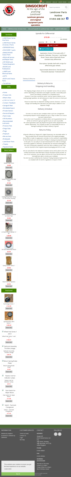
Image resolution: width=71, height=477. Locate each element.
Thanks (5, 144)
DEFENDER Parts (8, 47)
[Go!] (66, 7)
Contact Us (23, 435)
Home (4, 29)
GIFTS (5, 76)
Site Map (22, 440)
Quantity (41, 42)
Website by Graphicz (7, 433)
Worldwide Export (9, 108)
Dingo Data (7, 128)
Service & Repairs (8, 113)
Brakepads (6, 139)
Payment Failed (8, 147)
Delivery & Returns (29, 79)
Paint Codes (7, 116)
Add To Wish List (46, 49)
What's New (7, 98)
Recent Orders (62, 2)
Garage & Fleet (8, 105)
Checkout (48, 2)
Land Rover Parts (8, 142)
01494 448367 (41, 450)
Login (69, 2)
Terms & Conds (24, 433)
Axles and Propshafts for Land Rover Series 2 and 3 (41, 29)
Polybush (6, 134)
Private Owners (8, 111)
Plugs (5, 131)
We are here (7, 136)
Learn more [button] (7, 469)
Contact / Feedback (9, 103)
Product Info (7, 95)
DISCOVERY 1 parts (9, 50)
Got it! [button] (18, 474)
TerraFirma (6, 83)
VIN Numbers (7, 119)
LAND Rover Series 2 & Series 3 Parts (17, 29)
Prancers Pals (7, 126)
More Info (9, 167)
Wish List (55, 2)
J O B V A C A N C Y (9, 100)
